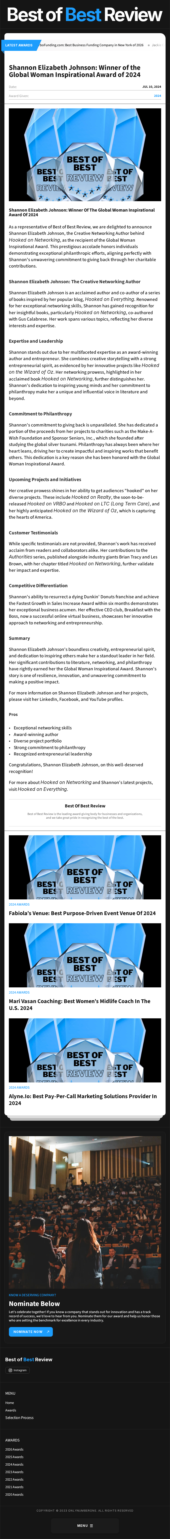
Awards (10, 1410)
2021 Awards (14, 1487)
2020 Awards (14, 1494)
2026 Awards (14, 1449)
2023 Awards (14, 1472)
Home (9, 1402)
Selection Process (19, 1417)
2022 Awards (14, 1479)
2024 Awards (14, 1464)
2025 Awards (14, 1457)
